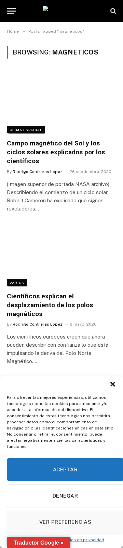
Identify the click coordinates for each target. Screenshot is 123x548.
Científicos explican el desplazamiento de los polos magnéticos (50, 305)
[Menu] (11, 11)
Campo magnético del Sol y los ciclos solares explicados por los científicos (56, 152)
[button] (112, 384)
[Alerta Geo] (61, 11)
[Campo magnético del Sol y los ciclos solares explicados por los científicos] (61, 103)
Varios (17, 283)
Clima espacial (26, 130)
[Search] (112, 11)
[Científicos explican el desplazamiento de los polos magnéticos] (61, 255)
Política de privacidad (82, 539)
